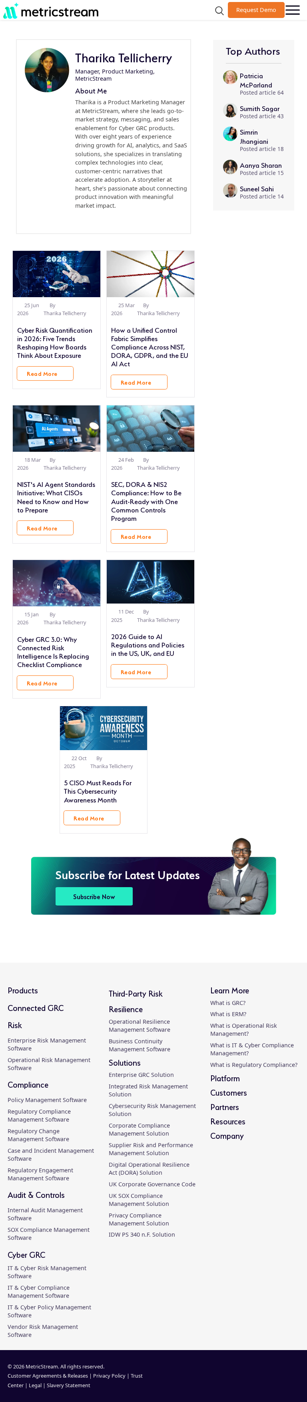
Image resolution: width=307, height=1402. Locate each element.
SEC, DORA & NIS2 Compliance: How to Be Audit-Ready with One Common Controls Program (146, 500)
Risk (15, 1024)
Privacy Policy (109, 1375)
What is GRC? (227, 1003)
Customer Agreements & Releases (48, 1375)
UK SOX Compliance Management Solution (139, 1199)
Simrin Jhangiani (254, 136)
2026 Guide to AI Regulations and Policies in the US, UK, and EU (147, 644)
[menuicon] (293, 10)
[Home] (53, 10)
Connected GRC (36, 1007)
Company (227, 1135)
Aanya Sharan (261, 164)
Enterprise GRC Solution (141, 1074)
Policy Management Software (47, 1100)
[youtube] (291, 1380)
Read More (42, 373)
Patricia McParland (256, 79)
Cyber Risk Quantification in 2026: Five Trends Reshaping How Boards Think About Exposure (54, 342)
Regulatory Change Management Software (38, 1135)
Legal (35, 1385)
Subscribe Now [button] (94, 896)
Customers (228, 1091)
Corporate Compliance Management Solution (139, 1129)
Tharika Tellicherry (65, 313)
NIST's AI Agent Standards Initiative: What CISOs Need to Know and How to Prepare (56, 496)
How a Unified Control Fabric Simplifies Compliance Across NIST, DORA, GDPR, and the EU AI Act (149, 346)
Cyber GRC (26, 1254)
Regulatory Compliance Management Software (39, 1115)
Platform (225, 1077)
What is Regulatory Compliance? (253, 1064)
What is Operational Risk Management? (243, 1029)
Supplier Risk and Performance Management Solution (151, 1149)
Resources (227, 1120)
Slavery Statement (68, 1385)
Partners (224, 1106)
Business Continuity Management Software (139, 1045)
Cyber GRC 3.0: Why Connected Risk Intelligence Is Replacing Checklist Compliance (53, 651)
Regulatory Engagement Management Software (40, 1174)
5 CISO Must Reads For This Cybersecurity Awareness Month (98, 790)
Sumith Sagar (259, 107)
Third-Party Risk (136, 992)
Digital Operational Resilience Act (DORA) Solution (149, 1168)
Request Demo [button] (256, 10)
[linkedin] (76, 220)
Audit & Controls (36, 1194)
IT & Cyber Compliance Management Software (39, 1291)
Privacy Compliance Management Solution (139, 1219)
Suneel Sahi (257, 188)
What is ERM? (228, 1014)
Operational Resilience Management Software (139, 1025)
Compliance (28, 1083)
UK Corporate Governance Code (152, 1184)
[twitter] (277, 1380)
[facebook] (263, 1380)
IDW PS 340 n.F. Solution (142, 1234)
